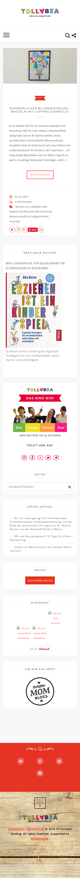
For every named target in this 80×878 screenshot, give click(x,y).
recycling (14, 221)
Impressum (16, 829)
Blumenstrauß (43, 211)
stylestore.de (39, 839)
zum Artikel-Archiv (40, 580)
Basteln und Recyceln (21, 211)
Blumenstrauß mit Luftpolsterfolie (28, 216)
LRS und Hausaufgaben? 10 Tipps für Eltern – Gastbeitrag (42, 538)
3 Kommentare (23, 201)
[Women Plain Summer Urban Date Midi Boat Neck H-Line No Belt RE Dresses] (55, 618)
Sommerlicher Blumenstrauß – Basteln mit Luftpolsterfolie (40, 110)
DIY (40, 97)
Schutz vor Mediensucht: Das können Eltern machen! (41, 548)
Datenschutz (35, 829)
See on (34, 648)
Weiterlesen (40, 174)
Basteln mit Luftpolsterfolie (31, 206)
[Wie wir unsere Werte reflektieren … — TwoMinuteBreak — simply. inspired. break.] (24, 633)
